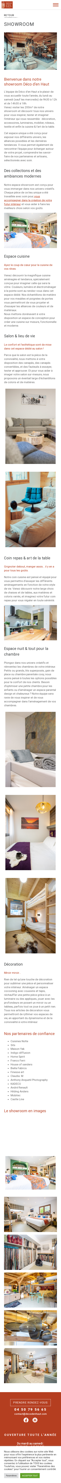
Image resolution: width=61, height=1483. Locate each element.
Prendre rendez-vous (30, 1402)
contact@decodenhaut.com (30, 1413)
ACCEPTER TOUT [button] (30, 1475)
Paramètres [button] (11, 1475)
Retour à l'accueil (17, 14)
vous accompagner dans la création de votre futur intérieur (28, 200)
